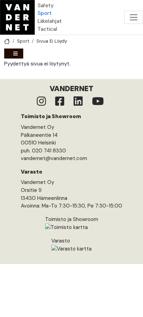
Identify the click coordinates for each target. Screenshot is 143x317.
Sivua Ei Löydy (51, 41)
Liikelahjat (49, 21)
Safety (45, 5)
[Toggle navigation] (133, 17)
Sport (44, 13)
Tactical (47, 29)
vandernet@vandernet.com (54, 158)
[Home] (17, 17)
